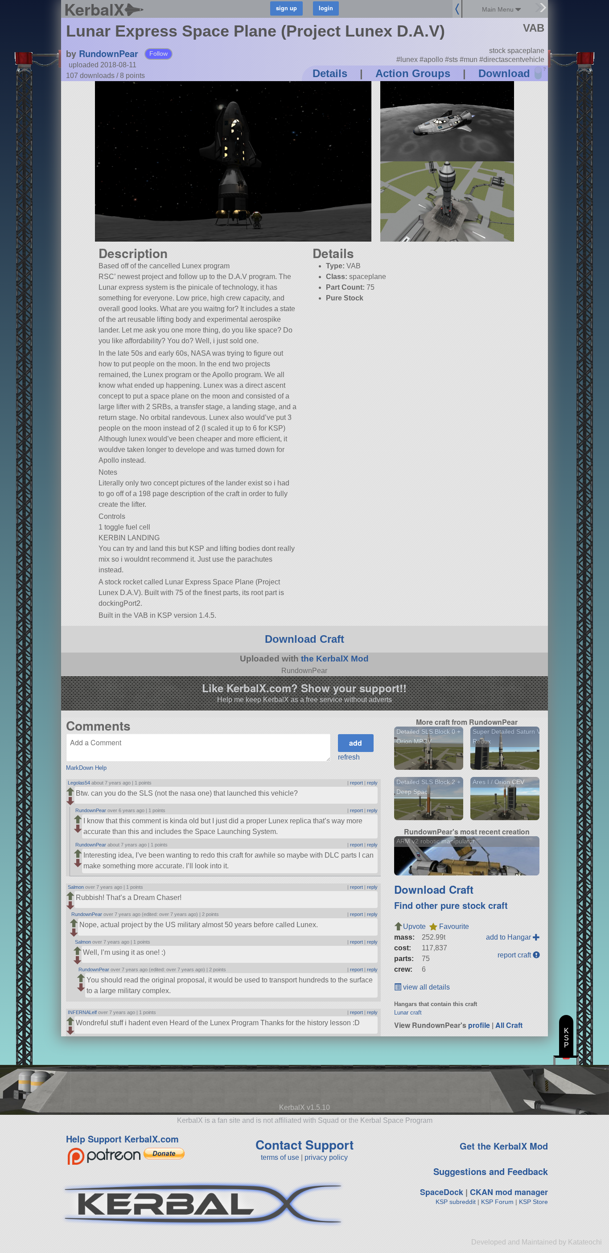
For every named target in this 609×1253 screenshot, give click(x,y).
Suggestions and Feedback (490, 1171)
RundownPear (108, 53)
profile (479, 1025)
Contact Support (304, 1144)
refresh (349, 757)
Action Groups (412, 73)
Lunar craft (408, 1012)
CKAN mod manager (509, 1192)
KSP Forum (497, 1201)
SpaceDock (441, 1192)
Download (504, 73)
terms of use (280, 1157)
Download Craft (304, 639)
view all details (425, 987)
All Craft (509, 1025)
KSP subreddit (456, 1201)
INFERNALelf (82, 1012)
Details (330, 73)
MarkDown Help (86, 767)
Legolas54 (79, 782)
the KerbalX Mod (335, 658)
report (356, 782)
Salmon (76, 887)
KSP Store (533, 1201)
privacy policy (326, 1157)
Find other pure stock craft (451, 905)
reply (372, 782)
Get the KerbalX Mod (504, 1145)
